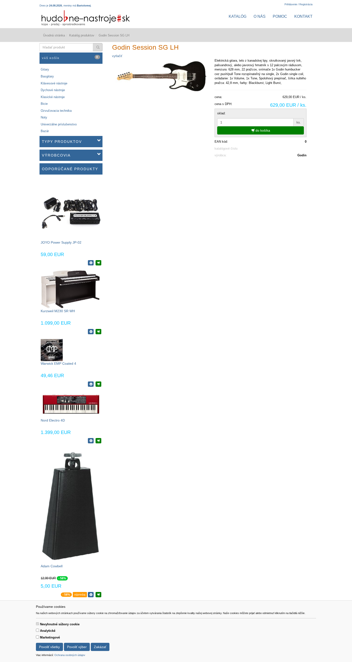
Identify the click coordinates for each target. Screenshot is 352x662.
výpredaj (79, 594)
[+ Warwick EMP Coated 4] (98, 384)
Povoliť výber (77, 647)
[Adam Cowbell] (71, 506)
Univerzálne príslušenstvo (59, 124)
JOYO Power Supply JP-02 (61, 242)
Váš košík (70, 57)
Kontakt (303, 16)
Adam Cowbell (51, 566)
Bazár (45, 131)
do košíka (262, 130)
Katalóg (237, 16)
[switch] (37, 623)
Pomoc (280, 16)
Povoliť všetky (49, 647)
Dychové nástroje (53, 90)
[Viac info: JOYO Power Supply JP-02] (91, 262)
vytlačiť (117, 56)
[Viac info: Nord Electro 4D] (91, 440)
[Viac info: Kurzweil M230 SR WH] (91, 331)
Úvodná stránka (54, 35)
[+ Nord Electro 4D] (98, 440)
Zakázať (100, 647)
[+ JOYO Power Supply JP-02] (98, 262)
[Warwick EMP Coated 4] (52, 350)
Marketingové (50, 637)
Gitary (45, 69)
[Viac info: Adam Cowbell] (91, 594)
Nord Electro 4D (53, 420)
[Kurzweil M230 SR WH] (71, 289)
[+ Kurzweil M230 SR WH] (98, 331)
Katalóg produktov (81, 35)
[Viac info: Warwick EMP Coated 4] (91, 384)
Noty (44, 117)
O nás (260, 16)
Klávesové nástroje (54, 83)
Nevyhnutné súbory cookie (59, 624)
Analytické (47, 631)
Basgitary (47, 76)
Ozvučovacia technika (56, 110)
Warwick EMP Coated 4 (58, 363)
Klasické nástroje (53, 97)
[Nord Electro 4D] (71, 404)
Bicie (44, 103)
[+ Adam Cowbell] (98, 594)
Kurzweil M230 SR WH (58, 311)
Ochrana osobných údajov (69, 655)
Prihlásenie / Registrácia (298, 4)
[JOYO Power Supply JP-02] (71, 209)
